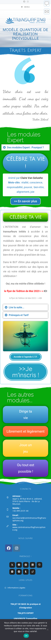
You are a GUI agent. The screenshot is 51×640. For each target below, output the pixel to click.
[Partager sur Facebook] (19, 565)
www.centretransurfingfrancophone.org (28, 528)
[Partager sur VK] (12, 572)
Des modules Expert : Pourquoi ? (25, 147)
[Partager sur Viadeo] (32, 572)
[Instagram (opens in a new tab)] (27, 1)
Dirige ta (25, 411)
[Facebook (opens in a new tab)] (24, 1)
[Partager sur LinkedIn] (32, 565)
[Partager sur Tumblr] (26, 572)
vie (25, 418)
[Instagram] (16, 548)
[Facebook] (8, 548)
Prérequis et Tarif (18, 315)
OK (26, 636)
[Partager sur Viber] (39, 565)
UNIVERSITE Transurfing (25, 618)
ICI (45, 291)
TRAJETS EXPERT (26, 613)
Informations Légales (16, 587)
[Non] (47, 629)
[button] (25, 147)
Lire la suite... (16, 307)
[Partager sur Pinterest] (26, 565)
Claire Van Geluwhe (31, 177)
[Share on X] (12, 565)
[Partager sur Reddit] (19, 572)
